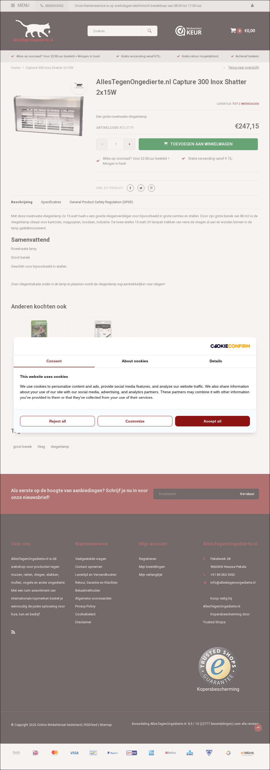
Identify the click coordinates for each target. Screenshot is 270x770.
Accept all (212, 421)
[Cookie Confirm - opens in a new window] (230, 346)
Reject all (57, 421)
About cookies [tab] (135, 361)
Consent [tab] (54, 361)
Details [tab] (216, 361)
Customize (135, 421)
